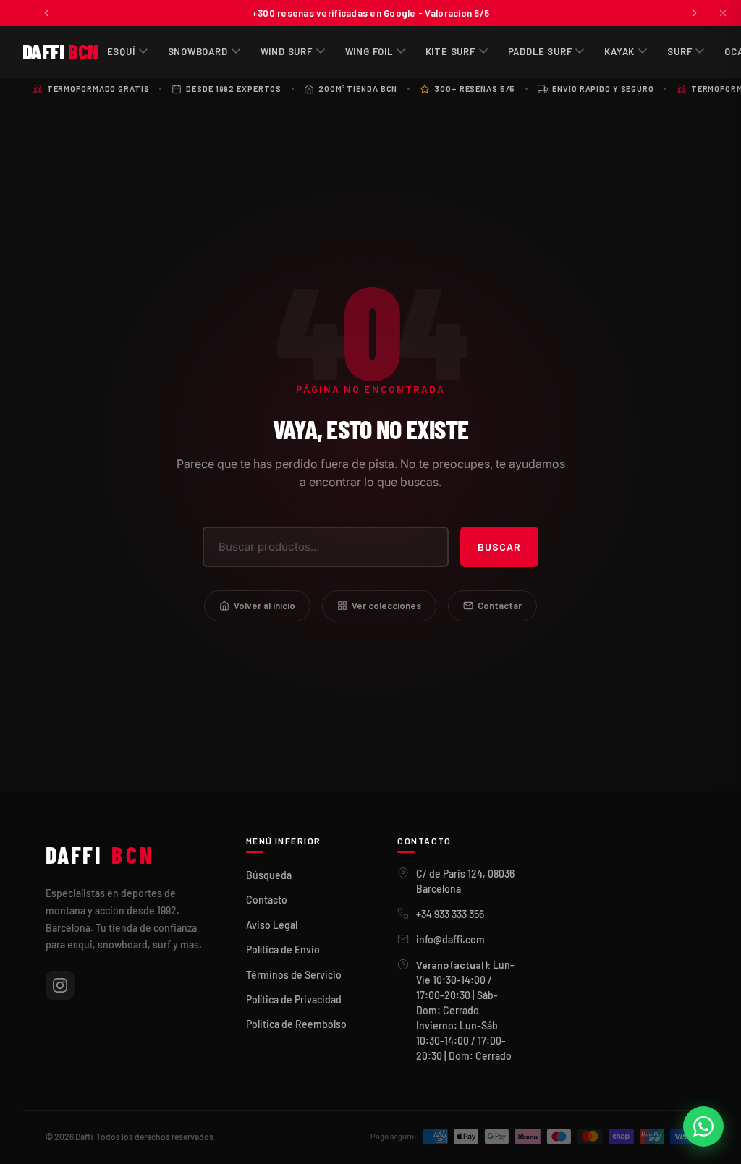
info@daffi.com (450, 939)
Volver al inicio (264, 605)
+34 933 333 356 (450, 914)
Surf (679, 51)
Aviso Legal (271, 925)
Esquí (121, 51)
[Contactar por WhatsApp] (703, 1126)
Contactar (500, 605)
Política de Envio (283, 949)
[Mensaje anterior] (46, 13)
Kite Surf (450, 51)
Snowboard (198, 51)
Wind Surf (287, 51)
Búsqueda (269, 875)
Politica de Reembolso (296, 1024)
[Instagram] (60, 985)
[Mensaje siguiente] (694, 13)
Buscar (499, 546)
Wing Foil (369, 51)
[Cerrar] (723, 13)
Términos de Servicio (294, 975)
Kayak (619, 51)
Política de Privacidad (294, 999)
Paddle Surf (540, 51)
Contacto (266, 899)
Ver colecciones (386, 605)
